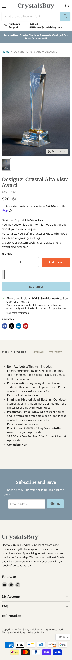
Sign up (55, 503)
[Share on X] (11, 326)
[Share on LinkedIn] (18, 326)
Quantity (7, 254)
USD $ (61, 637)
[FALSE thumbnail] (6, 164)
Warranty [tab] (55, 351)
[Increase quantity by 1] (34, 262)
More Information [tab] (14, 351)
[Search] (65, 16)
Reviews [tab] (38, 351)
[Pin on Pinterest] (25, 326)
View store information (17, 313)
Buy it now (36, 286)
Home (6, 51)
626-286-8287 (34, 26)
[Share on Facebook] (4, 326)
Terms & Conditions (13, 632)
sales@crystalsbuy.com (48, 27)
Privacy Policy (36, 632)
